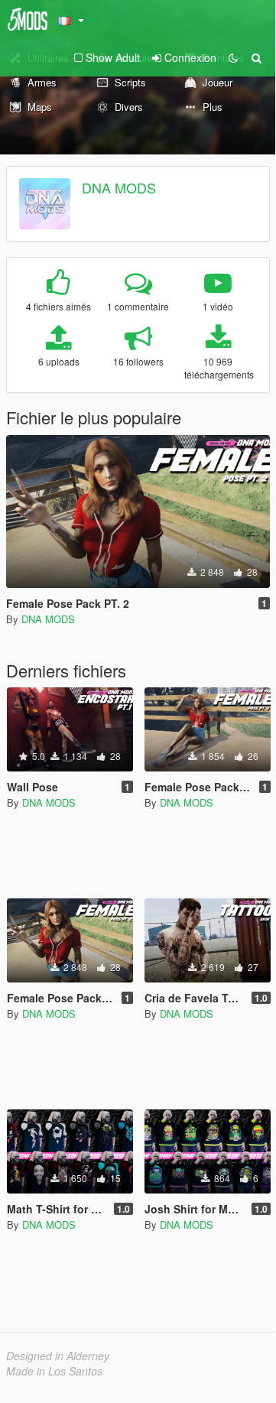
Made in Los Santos (54, 1371)
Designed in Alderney (57, 1355)
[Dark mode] (233, 57)
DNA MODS (119, 187)
